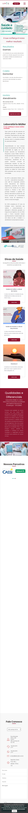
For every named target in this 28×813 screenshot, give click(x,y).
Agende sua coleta (15, 114)
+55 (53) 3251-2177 (14, 746)
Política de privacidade (19, 809)
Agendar (16, 3)
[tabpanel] (14, 21)
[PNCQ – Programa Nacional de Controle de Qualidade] (15, 246)
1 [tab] (13, 33)
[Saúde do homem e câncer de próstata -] (14, 315)
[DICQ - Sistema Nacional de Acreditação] (21, 246)
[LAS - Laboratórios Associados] (8, 246)
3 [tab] (15, 478)
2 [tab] (14, 33)
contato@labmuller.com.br (16, 756)
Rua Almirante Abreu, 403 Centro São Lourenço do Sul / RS (15, 739)
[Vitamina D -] (14, 353)
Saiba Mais (14, 302)
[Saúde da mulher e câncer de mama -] (14, 278)
